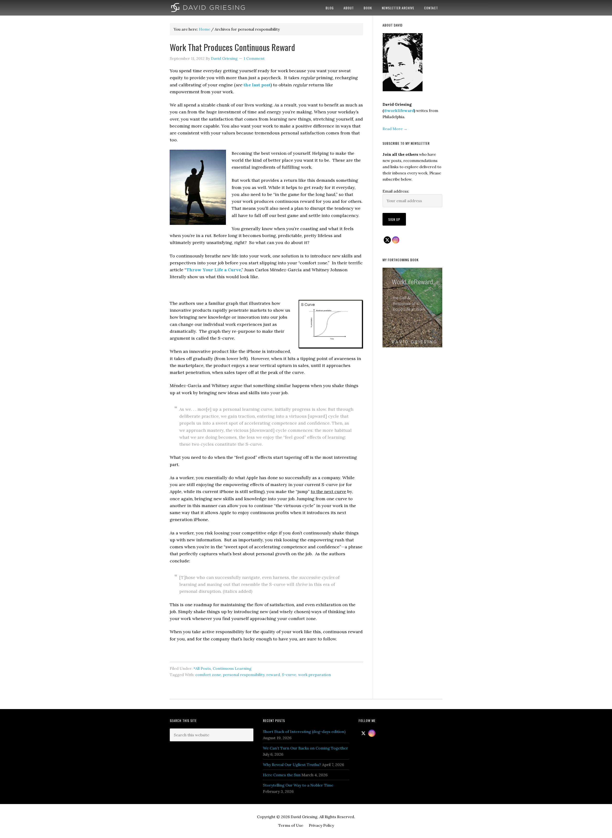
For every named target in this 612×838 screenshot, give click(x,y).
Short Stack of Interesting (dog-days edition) (304, 731)
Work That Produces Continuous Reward (232, 47)
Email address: (395, 191)
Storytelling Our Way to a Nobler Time (298, 785)
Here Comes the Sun (282, 774)
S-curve (289, 674)
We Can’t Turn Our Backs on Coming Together (305, 748)
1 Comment (254, 58)
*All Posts (202, 668)
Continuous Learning (232, 668)
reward (273, 674)
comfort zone (208, 674)
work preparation (314, 674)
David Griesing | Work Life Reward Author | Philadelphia (208, 8)
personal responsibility (243, 674)
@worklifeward (399, 110)
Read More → (394, 128)
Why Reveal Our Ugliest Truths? (292, 764)
